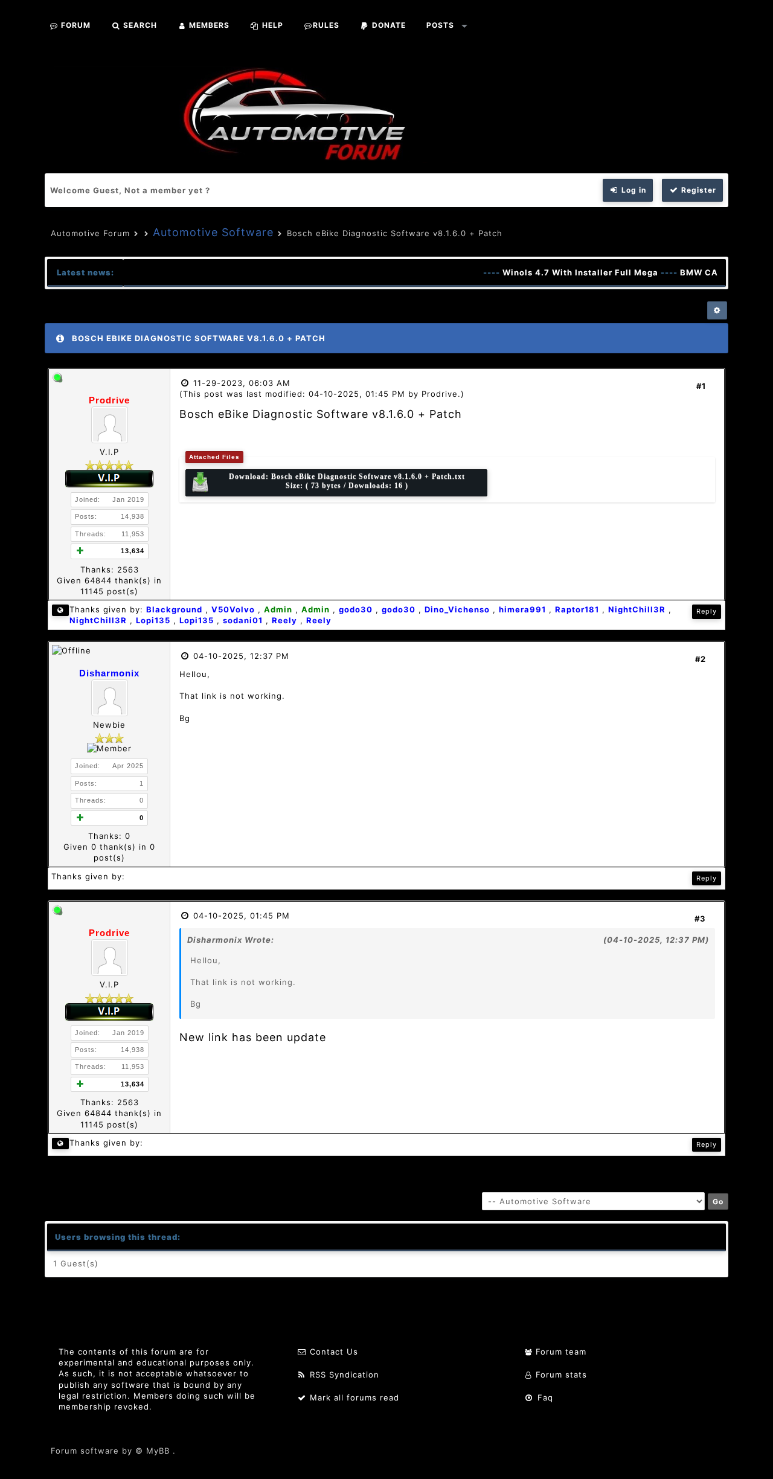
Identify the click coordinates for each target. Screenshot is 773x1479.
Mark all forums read (353, 1397)
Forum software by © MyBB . (113, 1450)
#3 (700, 918)
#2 (700, 659)
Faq (543, 1397)
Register (697, 189)
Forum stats (560, 1374)
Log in (632, 189)
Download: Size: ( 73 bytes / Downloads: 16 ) (347, 481)
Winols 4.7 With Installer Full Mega (568, 272)
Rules (326, 25)
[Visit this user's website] (60, 610)
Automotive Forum (90, 233)
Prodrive (440, 394)
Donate (388, 25)
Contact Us (332, 1351)
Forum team (559, 1351)
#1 (701, 386)
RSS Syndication (343, 1374)
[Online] (57, 380)
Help (271, 25)
